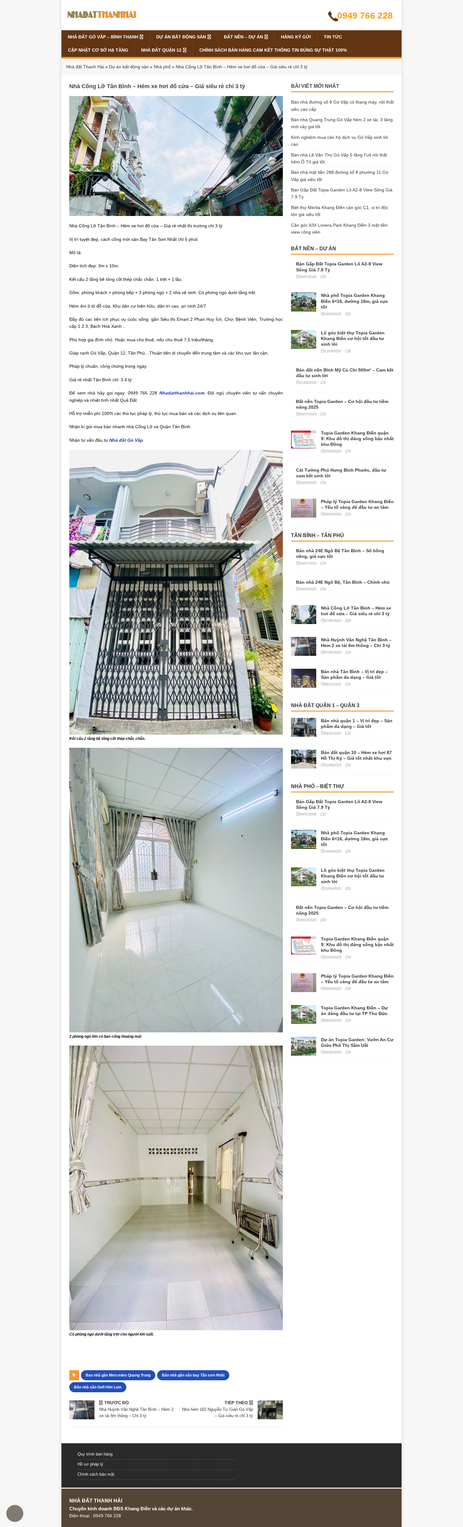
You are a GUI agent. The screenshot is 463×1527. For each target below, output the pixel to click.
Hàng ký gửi (296, 36)
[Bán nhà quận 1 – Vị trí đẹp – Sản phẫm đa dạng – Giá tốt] (303, 732)
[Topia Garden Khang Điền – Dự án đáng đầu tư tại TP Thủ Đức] (303, 1020)
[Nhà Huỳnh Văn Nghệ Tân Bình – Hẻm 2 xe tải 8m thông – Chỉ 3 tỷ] (303, 652)
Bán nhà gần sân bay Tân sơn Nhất (193, 1375)
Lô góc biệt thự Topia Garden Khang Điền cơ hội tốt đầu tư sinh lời (353, 338)
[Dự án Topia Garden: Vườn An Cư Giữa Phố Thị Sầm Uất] (303, 1052)
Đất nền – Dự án (243, 36)
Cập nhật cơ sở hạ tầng (98, 50)
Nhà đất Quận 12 (161, 50)
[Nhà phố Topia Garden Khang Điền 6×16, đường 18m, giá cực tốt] (303, 307)
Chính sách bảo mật (95, 1474)
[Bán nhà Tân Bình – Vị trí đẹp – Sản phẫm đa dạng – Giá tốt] (303, 683)
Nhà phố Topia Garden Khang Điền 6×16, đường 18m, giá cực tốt (354, 301)
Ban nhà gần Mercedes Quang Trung (118, 1375)
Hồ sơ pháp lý (90, 1464)
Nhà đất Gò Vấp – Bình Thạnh (103, 36)
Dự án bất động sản (181, 36)
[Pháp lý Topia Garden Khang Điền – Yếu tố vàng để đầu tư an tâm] (303, 513)
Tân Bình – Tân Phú (317, 535)
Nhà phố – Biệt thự (317, 786)
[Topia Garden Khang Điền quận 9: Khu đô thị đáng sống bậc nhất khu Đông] (303, 445)
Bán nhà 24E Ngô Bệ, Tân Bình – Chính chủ (343, 582)
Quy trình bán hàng (94, 1454)
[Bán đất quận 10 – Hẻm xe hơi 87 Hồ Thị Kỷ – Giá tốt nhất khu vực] (303, 764)
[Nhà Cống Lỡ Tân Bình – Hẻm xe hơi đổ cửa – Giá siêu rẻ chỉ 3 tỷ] (303, 620)
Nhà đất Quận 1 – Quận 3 (325, 705)
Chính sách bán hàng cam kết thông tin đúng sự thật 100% (273, 50)
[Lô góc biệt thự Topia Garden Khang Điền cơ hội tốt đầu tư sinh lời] (303, 345)
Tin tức (333, 36)
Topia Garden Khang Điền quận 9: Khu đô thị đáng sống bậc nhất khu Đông (357, 438)
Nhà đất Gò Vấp (126, 440)
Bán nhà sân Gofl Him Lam (98, 1387)
